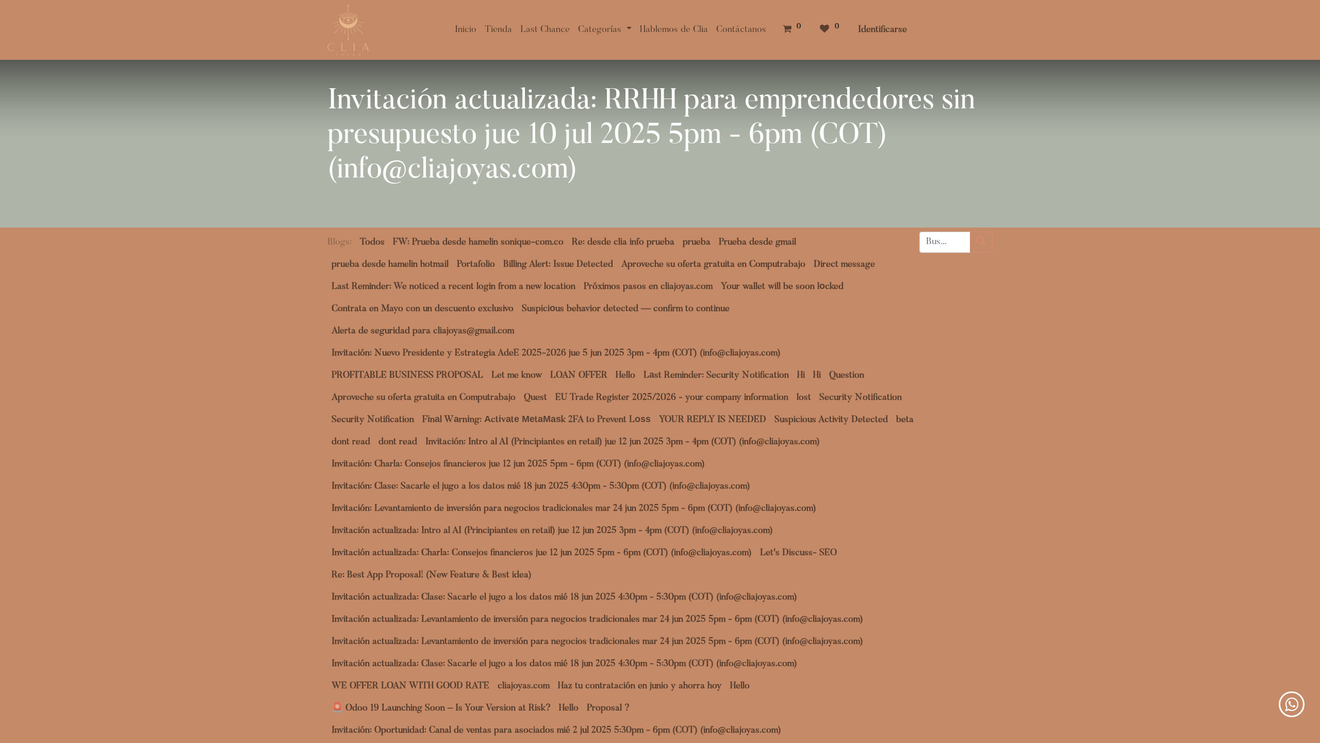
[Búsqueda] (981, 242)
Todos (372, 242)
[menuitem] (466, 30)
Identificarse (882, 30)
